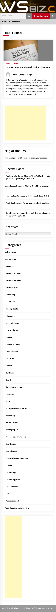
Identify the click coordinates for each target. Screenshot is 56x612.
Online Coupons (12, 422)
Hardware (9, 373)
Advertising (10, 252)
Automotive (10, 259)
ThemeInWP (49, 608)
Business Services (13, 280)
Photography (11, 429)
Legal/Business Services (16, 408)
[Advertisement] (25, 123)
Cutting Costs (11, 309)
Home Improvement (14, 387)
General (9, 365)
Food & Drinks (11, 351)
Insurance (9, 394)
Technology (10, 472)
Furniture (9, 358)
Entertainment (12, 323)
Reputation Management (16, 458)
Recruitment (11, 451)
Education (10, 316)
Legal (7, 401)
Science (8, 465)
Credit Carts (10, 301)
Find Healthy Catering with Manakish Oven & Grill (27, 196)
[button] (29, 16)
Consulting (10, 294)
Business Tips (12, 63)
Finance (8, 337)
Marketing (10, 415)
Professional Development (17, 437)
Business (9, 266)
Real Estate (10, 444)
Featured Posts (12, 330)
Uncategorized (12, 501)
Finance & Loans (12, 344)
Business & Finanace (14, 273)
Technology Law (12, 479)
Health (8, 380)
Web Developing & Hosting (17, 508)
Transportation (12, 486)
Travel (8, 493)
